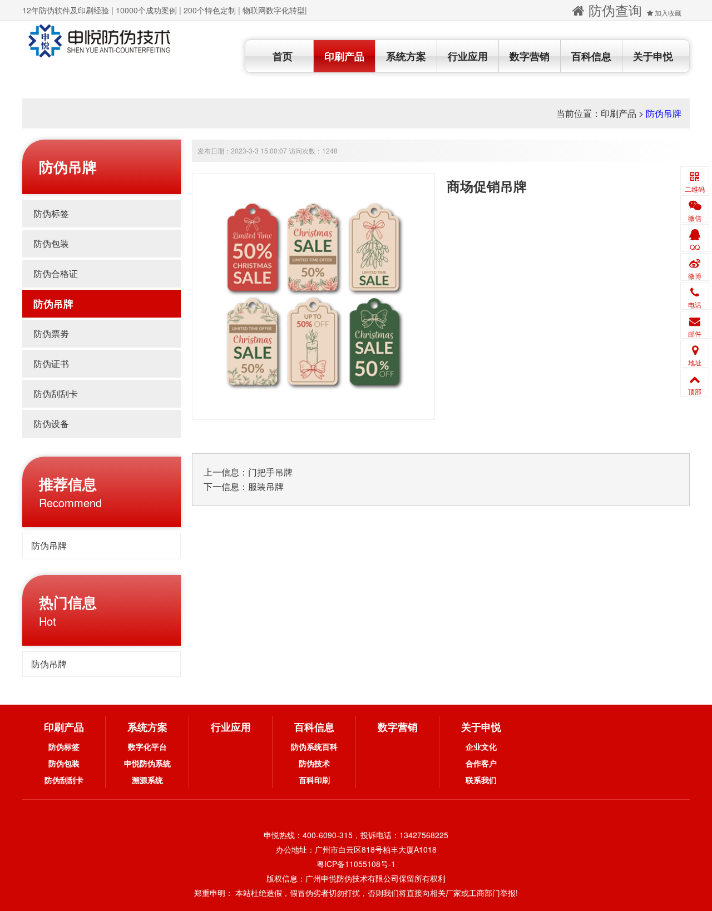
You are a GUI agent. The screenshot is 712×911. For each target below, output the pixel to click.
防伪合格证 (55, 273)
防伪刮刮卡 (55, 393)
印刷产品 (344, 56)
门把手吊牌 (270, 472)
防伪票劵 (51, 333)
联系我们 (481, 779)
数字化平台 (147, 746)
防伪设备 (51, 423)
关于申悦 (653, 56)
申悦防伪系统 (147, 763)
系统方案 (406, 56)
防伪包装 (51, 243)
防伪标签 (51, 213)
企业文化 (481, 746)
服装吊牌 (266, 486)
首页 (283, 56)
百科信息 (591, 56)
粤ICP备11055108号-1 (356, 863)
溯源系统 (147, 779)
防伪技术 (314, 763)
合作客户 (481, 763)
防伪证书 (51, 363)
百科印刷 (314, 779)
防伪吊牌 (663, 113)
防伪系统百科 (314, 746)
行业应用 (468, 56)
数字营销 (530, 56)
